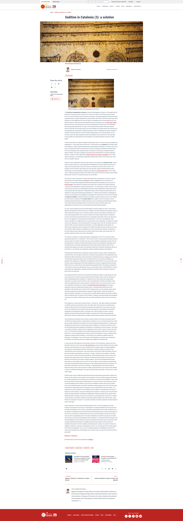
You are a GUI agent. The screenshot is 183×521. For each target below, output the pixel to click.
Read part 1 (68, 435)
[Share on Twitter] (55, 83)
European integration (70, 447)
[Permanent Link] (55, 87)
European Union (79, 447)
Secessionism (86, 447)
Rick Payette (88, 109)
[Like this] (66, 468)
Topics (98, 6)
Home (51, 12)
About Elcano (137, 6)
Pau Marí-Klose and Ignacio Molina (97, 285)
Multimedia (128, 6)
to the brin (86, 180)
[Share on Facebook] (51, 83)
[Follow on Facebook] (126, 516)
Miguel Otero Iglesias (76, 69)
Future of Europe (69, 75)
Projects (118, 6)
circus (107, 257)
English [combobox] (138, 1)
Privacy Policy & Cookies (87, 515)
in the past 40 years (90, 345)
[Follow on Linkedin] (136, 516)
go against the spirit (102, 170)
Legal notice (76, 515)
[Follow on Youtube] (140, 516)
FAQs (102, 515)
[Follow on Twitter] (129, 516)
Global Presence (56, 1)
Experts (111, 6)
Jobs (114, 515)
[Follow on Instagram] (133, 516)
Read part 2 (74, 435)
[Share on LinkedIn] (58, 83)
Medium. (91, 439)
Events (123, 6)
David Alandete (68, 184)
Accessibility (108, 515)
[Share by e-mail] (51, 87)
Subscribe (130, 1)
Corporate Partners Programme (119, 1)
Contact (69, 515)
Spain (92, 447)
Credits (97, 515)
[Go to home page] (50, 6)
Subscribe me (57, 99)
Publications (105, 6)
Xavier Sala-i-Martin (111, 122)
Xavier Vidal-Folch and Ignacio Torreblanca (97, 154)
